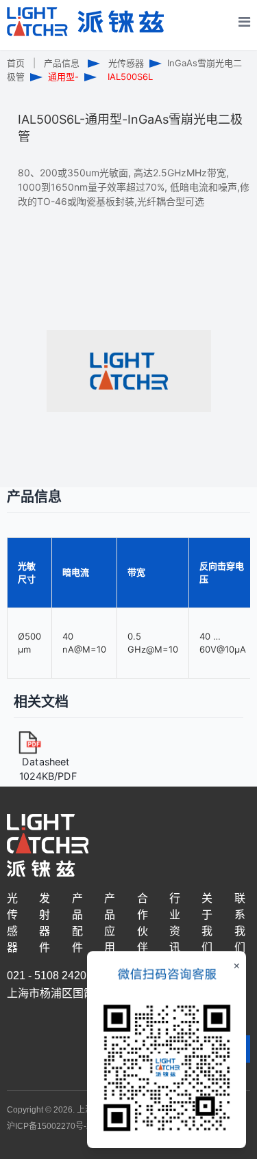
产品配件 (77, 922)
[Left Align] (237, 47)
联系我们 (239, 922)
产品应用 (109, 922)
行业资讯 (174, 922)
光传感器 (126, 62)
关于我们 (206, 922)
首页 (16, 62)
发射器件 (44, 922)
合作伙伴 (142, 922)
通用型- (63, 76)
